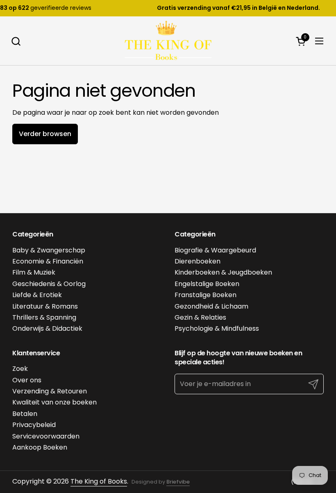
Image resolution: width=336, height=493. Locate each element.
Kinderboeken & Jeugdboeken (223, 272)
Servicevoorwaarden (45, 436)
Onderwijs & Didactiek (47, 328)
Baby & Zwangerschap (48, 250)
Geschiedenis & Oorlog (49, 284)
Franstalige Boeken (205, 295)
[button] (16, 41)
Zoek (20, 368)
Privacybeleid (34, 424)
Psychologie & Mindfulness (217, 328)
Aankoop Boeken (39, 447)
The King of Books (98, 481)
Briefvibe (178, 482)
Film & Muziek (33, 272)
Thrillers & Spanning (44, 317)
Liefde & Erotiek (37, 295)
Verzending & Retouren (49, 391)
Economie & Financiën (47, 261)
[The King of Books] (168, 40)
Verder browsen (45, 134)
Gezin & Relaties (200, 317)
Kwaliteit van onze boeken (54, 402)
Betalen (24, 413)
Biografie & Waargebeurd (215, 250)
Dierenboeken (197, 261)
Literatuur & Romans (45, 306)
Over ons (26, 380)
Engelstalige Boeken (207, 284)
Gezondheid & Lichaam (211, 306)
